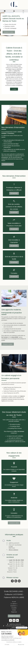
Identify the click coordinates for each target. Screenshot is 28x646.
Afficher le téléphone (13, 549)
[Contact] (4, 10)
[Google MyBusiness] (15, 581)
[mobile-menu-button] (23, 10)
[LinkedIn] (19, 581)
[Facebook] (12, 581)
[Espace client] (14, 10)
